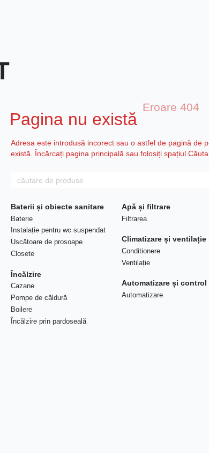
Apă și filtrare (146, 206)
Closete (22, 254)
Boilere (21, 309)
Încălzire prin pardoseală (48, 321)
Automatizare (142, 295)
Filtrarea (134, 219)
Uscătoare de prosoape (47, 242)
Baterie (22, 219)
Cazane (22, 286)
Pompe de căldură (39, 298)
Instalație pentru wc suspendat (58, 230)
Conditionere (141, 251)
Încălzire (26, 274)
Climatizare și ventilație (164, 239)
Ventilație (136, 263)
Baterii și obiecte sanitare (57, 206)
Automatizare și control (164, 283)
